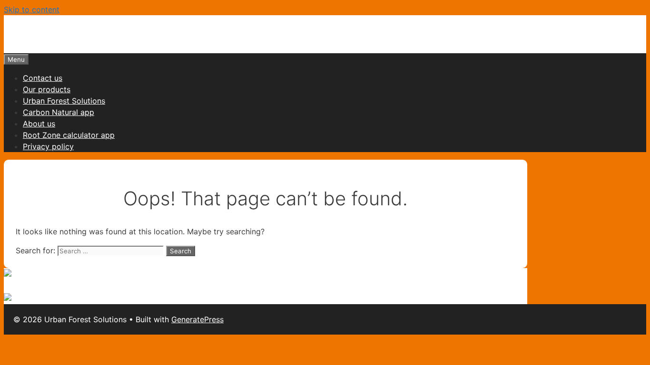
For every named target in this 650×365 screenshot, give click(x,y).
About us (39, 123)
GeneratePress (197, 319)
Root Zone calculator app (69, 135)
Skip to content (31, 9)
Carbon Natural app (58, 112)
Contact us (42, 78)
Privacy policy (48, 146)
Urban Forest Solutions (64, 101)
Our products (46, 89)
